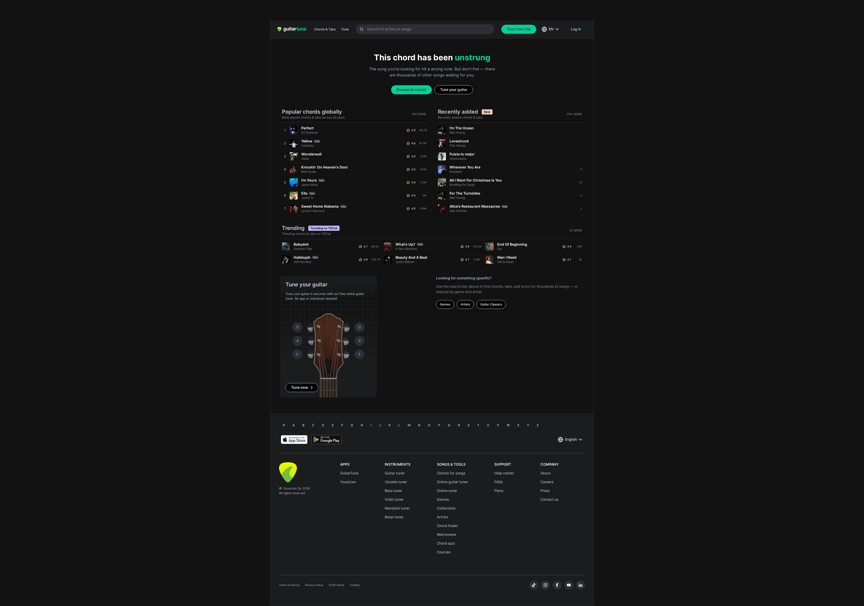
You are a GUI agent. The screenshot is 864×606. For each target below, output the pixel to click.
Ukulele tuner (396, 482)
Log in (576, 29)
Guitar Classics (491, 304)
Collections (446, 508)
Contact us (549, 499)
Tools (345, 29)
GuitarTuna (349, 473)
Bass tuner (393, 491)
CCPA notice (336, 585)
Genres (445, 304)
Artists (465, 304)
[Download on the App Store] (294, 439)
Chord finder (447, 526)
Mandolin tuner (397, 508)
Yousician (348, 482)
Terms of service (289, 585)
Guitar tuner (395, 473)
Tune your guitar (453, 90)
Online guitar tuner (452, 482)
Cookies (355, 585)
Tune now (299, 387)
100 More (419, 114)
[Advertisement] (422, 10)
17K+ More (574, 114)
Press (545, 491)
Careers (547, 482)
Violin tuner (394, 499)
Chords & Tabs (325, 29)
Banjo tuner (394, 517)
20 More (575, 230)
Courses (443, 552)
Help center (504, 473)
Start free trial (519, 29)
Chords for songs (451, 473)
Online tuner (447, 491)
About (545, 473)
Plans (498, 491)
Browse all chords (411, 90)
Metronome (446, 534)
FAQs (498, 482)
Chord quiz (446, 543)
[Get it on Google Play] (326, 439)
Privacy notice (314, 585)
